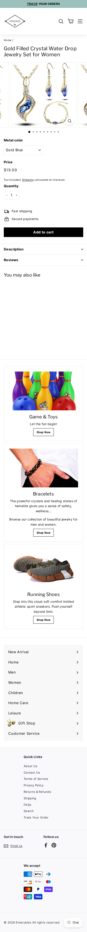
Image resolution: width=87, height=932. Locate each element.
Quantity (11, 186)
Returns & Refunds (37, 791)
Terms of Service (36, 779)
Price (8, 162)
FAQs (27, 804)
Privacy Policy (34, 785)
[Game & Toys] (43, 391)
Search (29, 811)
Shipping (28, 179)
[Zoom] (69, 121)
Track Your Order (36, 817)
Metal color (13, 140)
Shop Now (43, 432)
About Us (30, 766)
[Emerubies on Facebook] (46, 845)
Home (7, 40)
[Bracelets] (43, 468)
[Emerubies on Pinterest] (54, 845)
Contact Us (32, 772)
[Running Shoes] (43, 568)
